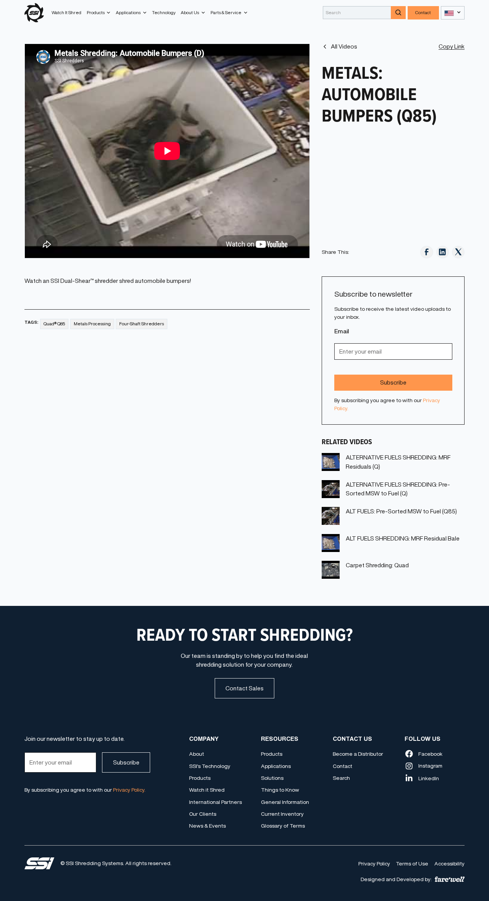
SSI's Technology (209, 766)
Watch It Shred (66, 12)
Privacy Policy (374, 863)
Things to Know (280, 789)
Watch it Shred (207, 789)
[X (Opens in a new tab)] (458, 252)
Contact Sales (244, 688)
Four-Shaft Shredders (141, 323)
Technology (164, 12)
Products (199, 778)
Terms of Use (412, 863)
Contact (423, 12)
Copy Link (452, 46)
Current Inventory (282, 814)
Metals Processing (92, 323)
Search (341, 778)
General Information (285, 802)
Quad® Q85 (54, 323)
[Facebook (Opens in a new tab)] (426, 252)
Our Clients (202, 814)
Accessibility (449, 863)
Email (341, 331)
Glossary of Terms (283, 825)
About (196, 754)
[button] (99, 13)
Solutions (272, 778)
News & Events (207, 825)
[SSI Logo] (39, 863)
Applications (276, 766)
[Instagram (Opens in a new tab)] (442, 252)
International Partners (215, 802)
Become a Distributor (358, 754)
